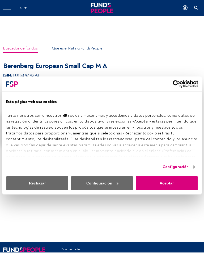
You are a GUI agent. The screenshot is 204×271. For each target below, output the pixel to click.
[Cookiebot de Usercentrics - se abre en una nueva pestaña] (175, 84)
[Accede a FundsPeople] (185, 8)
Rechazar (37, 183)
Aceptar (167, 183)
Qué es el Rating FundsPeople (77, 48)
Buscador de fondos (20, 48)
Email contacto (70, 249)
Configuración (176, 167)
